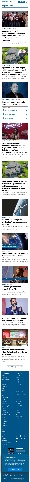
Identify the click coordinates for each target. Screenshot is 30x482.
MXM (3, 416)
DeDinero (18, 410)
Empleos (18, 399)
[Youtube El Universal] (17, 439)
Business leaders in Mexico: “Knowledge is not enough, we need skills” (14, 352)
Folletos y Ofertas (20, 396)
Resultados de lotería (19, 420)
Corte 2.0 (4, 377)
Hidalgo (18, 381)
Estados (4, 395)
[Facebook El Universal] (20, 436)
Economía (4, 403)
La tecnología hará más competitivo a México (11, 288)
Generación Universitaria (19, 404)
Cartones (4, 401)
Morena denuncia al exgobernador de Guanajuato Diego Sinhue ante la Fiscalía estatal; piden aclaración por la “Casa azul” (14, 35)
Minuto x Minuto (6, 28)
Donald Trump (5, 392)
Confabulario (5, 410)
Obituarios (18, 401)
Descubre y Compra (21, 394)
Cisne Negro (5, 444)
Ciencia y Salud (6, 414)
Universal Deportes (7, 405)
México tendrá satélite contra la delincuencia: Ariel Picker (15, 255)
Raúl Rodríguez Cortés (8, 99)
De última (4, 421)
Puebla (17, 379)
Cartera (4, 217)
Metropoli (4, 393)
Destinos (4, 423)
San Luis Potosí (19, 384)
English (4, 347)
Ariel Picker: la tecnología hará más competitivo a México (14, 319)
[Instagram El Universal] (21, 439)
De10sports (18, 408)
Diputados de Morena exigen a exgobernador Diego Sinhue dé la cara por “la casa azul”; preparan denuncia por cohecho (15, 71)
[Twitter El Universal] (24, 436)
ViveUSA (18, 412)
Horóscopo (18, 418)
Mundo (4, 390)
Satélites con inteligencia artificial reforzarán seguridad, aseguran (14, 222)
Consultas (4, 427)
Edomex (18, 375)
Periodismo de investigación (5, 381)
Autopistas (4, 425)
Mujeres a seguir (6, 379)
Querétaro (18, 382)
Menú (3, 419)
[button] (21, 2)
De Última (4, 436)
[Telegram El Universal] (16, 436)
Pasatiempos (19, 416)
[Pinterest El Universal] (24, 439)
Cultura (4, 408)
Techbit (4, 417)
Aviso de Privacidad (17, 464)
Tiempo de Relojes (6, 442)
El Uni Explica (5, 384)
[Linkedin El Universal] (16, 441)
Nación (3, 251)
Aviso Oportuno (19, 397)
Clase (3, 431)
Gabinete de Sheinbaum (5, 387)
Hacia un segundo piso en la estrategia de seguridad (13, 103)
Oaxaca (18, 377)
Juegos (17, 414)
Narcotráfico (5, 397)
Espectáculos (5, 406)
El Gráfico (18, 407)
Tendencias (5, 412)
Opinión (4, 399)
